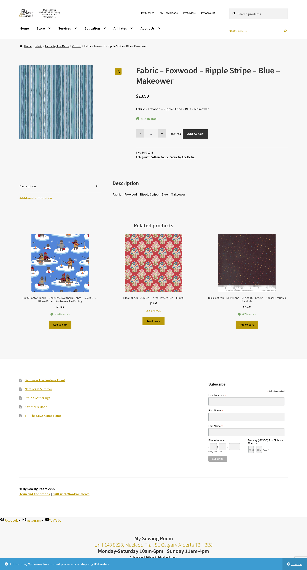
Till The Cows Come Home (43, 416)
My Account (208, 13)
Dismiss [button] (296, 564)
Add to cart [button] (60, 324)
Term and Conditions (34, 494)
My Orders (189, 13)
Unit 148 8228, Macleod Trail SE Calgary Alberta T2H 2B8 (153, 545)
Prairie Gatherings (37, 398)
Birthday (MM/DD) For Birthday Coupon (265, 442)
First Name (215, 410)
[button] (118, 71)
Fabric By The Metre (57, 46)
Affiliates (120, 28)
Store (41, 28)
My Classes (147, 13)
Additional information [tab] (35, 198)
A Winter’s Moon (36, 407)
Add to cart (195, 134)
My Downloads (169, 13)
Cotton (76, 46)
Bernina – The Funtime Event (45, 380)
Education (92, 28)
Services (64, 28)
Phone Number (216, 440)
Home (24, 28)
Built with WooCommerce (70, 494)
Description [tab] (27, 186)
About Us (148, 28)
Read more (153, 321)
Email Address (217, 395)
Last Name (215, 426)
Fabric (38, 46)
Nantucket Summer (38, 389)
